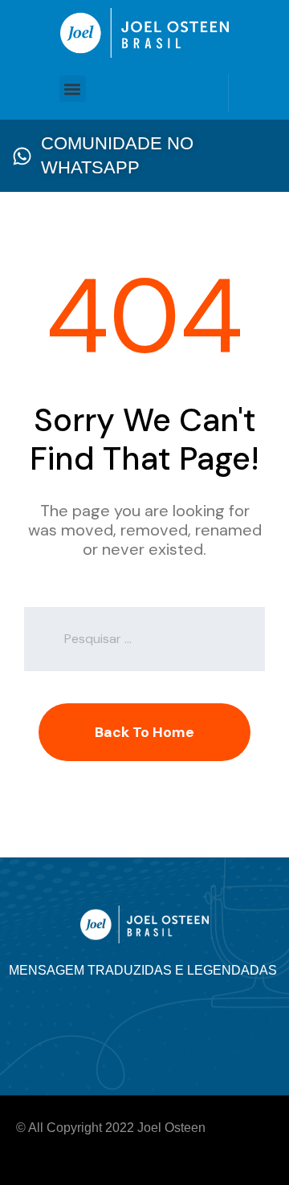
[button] (72, 88)
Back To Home (144, 732)
